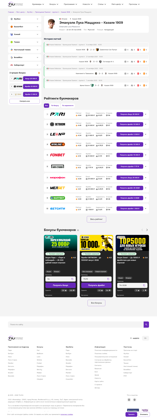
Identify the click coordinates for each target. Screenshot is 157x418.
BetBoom (40, 353)
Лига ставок (70, 376)
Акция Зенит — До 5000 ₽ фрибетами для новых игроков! (128, 260)
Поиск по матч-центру (16, 329)
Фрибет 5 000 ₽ (31, 94)
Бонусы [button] (40, 347)
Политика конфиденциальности (106, 350)
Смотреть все (25, 101)
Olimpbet (40, 379)
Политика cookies (101, 353)
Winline (39, 360)
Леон (10, 357)
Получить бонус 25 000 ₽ (129, 114)
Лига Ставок (12, 360)
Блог (96, 372)
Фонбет (10, 373)
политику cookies (67, 414)
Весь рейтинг (96, 219)
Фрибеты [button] (69, 347)
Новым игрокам (100, 271)
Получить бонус (60, 285)
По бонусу (55, 105)
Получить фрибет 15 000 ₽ (130, 155)
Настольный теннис (131, 366)
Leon (38, 357)
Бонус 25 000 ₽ (31, 79)
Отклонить (144, 414)
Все (46, 105)
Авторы (97, 388)
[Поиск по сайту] (146, 324)
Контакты (98, 365)
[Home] (15, 338)
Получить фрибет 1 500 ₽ (129, 208)
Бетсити (11, 366)
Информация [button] (100, 347)
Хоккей (126, 357)
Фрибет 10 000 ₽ (31, 86)
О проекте (98, 385)
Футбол (126, 353)
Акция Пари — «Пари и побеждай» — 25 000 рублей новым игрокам (55, 260)
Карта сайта (99, 381)
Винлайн (11, 376)
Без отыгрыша (87, 271)
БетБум (10, 353)
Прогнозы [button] (128, 347)
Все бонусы (96, 303)
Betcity (39, 369)
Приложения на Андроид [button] (18, 347)
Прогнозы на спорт (130, 350)
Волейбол (127, 369)
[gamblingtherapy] (145, 410)
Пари (10, 350)
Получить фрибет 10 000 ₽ (130, 124)
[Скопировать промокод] (72, 279)
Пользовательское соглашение (106, 357)
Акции (49, 271)
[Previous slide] (142, 230)
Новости (98, 378)
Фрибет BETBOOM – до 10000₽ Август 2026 (91, 258)
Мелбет (10, 363)
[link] (129, 400)
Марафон (11, 369)
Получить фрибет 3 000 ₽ (129, 134)
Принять (131, 414)
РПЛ (125, 376)
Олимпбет (69, 379)
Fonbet (39, 363)
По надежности (67, 105)
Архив (97, 375)
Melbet (39, 373)
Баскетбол (127, 360)
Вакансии (98, 369)
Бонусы (56, 271)
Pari (38, 350)
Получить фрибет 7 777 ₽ (130, 166)
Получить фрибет (96, 285)
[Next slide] (147, 230)
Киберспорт (128, 373)
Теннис (126, 363)
